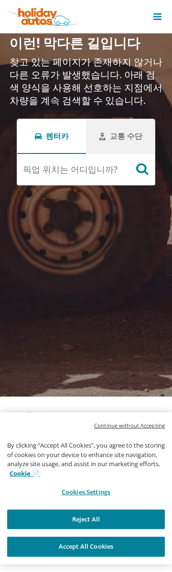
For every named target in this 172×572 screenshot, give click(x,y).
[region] (86, 488)
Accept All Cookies (86, 546)
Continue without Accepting (129, 425)
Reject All (86, 519)
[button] (157, 16)
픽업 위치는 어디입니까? (70, 169)
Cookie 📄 (25, 473)
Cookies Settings (86, 492)
